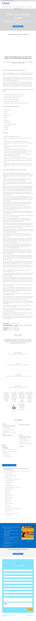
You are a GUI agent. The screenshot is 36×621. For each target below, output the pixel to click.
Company (5, 581)
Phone (5, 578)
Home (3, 6)
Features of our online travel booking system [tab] (10, 465)
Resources (22, 6)
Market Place (18, 6)
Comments (5, 596)
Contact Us (30, 6)
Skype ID (5, 593)
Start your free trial (18, 26)
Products (10, 6)
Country (5, 584)
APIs (14, 6)
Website (5, 590)
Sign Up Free (18, 553)
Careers (27, 6)
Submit (30, 609)
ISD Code (5, 575)
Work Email (5, 572)
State (4, 587)
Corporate (6, 6)
